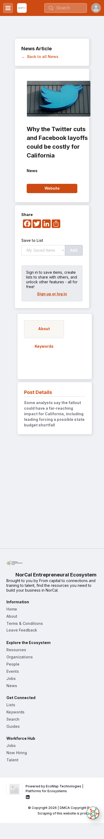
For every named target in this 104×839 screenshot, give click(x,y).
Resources (16, 649)
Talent (12, 760)
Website (52, 188)
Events (12, 671)
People (12, 664)
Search (12, 719)
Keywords (15, 712)
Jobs (11, 678)
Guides (13, 726)
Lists (10, 705)
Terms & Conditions (24, 623)
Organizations (19, 657)
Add (73, 250)
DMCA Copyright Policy (78, 808)
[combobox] (65, 8)
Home (11, 609)
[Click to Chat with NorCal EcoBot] (92, 813)
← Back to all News (39, 56)
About (11, 616)
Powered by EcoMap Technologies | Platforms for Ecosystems (55, 788)
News (11, 685)
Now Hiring (16, 752)
